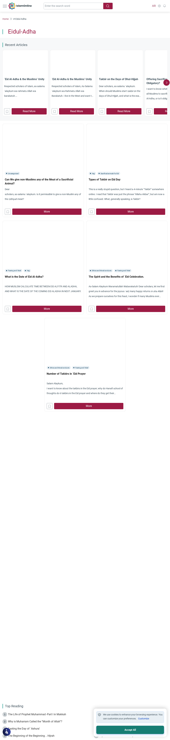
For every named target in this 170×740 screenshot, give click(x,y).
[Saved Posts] (164, 6)
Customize (143, 718)
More (47, 211)
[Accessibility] (159, 6)
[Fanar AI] (6, 732)
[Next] (166, 82)
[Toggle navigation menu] (5, 6)
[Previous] (3, 82)
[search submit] (108, 6)
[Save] (7, 111)
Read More (29, 111)
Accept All (130, 729)
